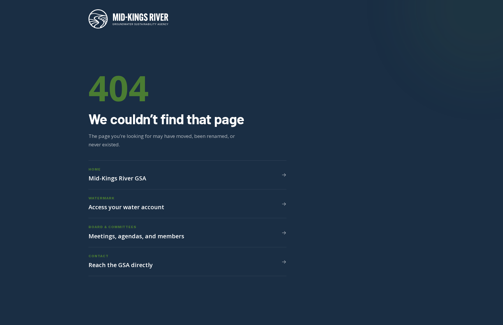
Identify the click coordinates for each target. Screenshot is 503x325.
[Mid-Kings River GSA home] (128, 19)
